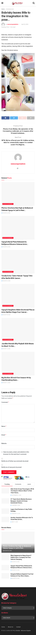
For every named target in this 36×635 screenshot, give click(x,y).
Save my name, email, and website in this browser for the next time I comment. (16, 453)
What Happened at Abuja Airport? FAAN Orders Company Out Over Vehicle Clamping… (21, 557)
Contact (18, 627)
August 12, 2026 (6, 348)
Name (3, 426)
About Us (10, 627)
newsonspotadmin (12, 24)
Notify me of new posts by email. (11, 467)
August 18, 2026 (6, 314)
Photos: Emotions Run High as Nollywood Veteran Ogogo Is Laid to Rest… (17, 547)
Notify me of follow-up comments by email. (15, 461)
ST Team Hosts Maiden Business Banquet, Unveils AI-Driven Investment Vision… (21, 501)
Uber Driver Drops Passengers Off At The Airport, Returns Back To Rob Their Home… (22, 490)
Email (3, 435)
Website (4, 443)
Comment (5, 402)
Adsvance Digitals (26, 630)
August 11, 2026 (6, 382)
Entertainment (10, 9)
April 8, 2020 (24, 24)
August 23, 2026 (6, 280)
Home (3, 9)
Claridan (18, 630)
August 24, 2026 (6, 212)
